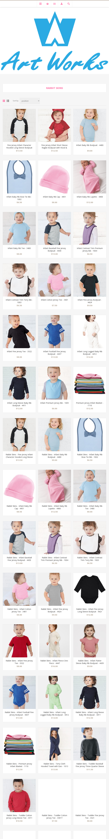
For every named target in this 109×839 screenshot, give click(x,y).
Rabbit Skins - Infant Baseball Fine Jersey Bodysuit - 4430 (19, 558)
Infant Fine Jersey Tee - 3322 (19, 351)
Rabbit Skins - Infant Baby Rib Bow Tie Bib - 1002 (89, 455)
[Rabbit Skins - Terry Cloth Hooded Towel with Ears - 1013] (54, 744)
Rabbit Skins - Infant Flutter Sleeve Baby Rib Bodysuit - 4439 (90, 661)
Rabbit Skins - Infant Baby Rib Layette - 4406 (54, 507)
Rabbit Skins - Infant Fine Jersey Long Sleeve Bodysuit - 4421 (89, 610)
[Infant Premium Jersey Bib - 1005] (54, 383)
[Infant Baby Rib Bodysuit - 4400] (89, 125)
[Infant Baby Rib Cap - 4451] (54, 176)
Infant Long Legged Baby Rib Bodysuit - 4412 (89, 352)
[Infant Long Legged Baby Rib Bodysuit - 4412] (89, 331)
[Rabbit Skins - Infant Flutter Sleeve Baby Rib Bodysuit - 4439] (89, 640)
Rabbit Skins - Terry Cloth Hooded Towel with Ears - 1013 (54, 765)
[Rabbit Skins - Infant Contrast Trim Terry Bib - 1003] (89, 537)
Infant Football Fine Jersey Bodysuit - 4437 (54, 352)
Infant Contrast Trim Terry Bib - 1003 (19, 301)
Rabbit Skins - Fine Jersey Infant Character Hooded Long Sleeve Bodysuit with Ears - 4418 (19, 457)
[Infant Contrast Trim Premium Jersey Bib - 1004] (89, 228)
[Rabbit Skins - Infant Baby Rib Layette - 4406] (54, 486)
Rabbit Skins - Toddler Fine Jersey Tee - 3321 (90, 816)
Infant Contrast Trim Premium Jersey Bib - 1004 (90, 249)
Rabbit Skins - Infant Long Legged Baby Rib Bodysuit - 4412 (54, 713)
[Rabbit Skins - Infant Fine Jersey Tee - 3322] (19, 640)
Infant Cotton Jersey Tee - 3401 (54, 300)
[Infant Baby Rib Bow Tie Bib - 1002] (19, 176)
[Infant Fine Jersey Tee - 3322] (19, 331)
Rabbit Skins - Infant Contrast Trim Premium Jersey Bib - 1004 (54, 558)
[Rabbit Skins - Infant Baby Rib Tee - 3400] (89, 486)
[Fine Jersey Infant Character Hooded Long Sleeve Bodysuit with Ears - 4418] (19, 125)
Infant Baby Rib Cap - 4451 (54, 196)
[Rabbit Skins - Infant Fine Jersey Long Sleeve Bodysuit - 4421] (89, 589)
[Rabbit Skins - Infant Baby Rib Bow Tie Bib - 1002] (89, 434)
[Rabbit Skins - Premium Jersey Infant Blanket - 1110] (19, 744)
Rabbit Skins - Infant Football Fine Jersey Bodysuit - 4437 (19, 713)
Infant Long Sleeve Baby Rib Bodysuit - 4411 (19, 404)
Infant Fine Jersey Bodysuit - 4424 (90, 301)
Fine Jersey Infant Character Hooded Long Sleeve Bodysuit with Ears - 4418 (19, 147)
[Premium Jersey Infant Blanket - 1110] (89, 383)
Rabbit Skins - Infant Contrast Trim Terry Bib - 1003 (89, 558)
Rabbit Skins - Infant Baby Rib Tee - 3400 (89, 507)
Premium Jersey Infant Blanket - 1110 (89, 404)
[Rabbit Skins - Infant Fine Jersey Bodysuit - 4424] (54, 589)
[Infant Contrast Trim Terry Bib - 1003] (19, 280)
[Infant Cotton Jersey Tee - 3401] (54, 280)
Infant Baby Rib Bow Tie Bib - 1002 (19, 198)
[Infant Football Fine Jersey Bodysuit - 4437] (54, 331)
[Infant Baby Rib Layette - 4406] (89, 176)
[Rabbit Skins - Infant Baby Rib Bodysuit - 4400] (54, 434)
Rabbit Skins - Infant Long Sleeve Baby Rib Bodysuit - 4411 (90, 713)
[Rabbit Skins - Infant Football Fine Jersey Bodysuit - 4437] (19, 692)
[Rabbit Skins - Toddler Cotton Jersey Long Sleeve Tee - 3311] (19, 795)
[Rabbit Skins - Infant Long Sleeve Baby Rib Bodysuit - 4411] (89, 692)
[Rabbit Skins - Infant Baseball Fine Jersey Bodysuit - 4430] (19, 537)
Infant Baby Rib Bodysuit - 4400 (89, 145)
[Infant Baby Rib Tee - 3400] (19, 228)
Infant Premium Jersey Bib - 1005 (54, 403)
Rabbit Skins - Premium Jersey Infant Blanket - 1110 (19, 765)
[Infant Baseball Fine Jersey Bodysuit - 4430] (54, 228)
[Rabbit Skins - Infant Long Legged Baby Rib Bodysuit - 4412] (54, 692)
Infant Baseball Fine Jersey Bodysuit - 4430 (54, 249)
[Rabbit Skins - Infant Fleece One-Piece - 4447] (54, 640)
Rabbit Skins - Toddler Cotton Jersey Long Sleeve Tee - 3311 (19, 816)
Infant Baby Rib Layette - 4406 (90, 196)
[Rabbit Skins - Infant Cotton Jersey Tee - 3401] (19, 589)
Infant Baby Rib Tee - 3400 (19, 248)
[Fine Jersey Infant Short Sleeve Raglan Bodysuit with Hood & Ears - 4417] (54, 125)
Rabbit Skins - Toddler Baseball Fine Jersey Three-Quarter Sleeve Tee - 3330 (90, 766)
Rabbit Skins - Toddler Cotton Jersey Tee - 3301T (54, 816)
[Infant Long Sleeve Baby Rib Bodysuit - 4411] (19, 383)
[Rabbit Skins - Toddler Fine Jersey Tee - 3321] (89, 795)
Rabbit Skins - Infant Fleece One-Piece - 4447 (54, 661)
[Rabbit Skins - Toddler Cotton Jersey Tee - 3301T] (54, 795)
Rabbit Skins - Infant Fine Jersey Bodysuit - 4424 (54, 610)
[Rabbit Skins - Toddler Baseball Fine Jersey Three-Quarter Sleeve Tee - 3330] (89, 744)
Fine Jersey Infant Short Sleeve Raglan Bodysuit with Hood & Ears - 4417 (54, 147)
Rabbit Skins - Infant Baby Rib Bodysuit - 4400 (54, 455)
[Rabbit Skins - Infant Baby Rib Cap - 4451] (19, 486)
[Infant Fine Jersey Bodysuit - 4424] (89, 280)
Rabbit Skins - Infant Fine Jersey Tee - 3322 (19, 661)
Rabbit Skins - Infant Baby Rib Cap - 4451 (19, 507)
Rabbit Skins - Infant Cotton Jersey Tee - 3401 (19, 610)
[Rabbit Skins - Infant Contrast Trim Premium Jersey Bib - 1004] (54, 537)
